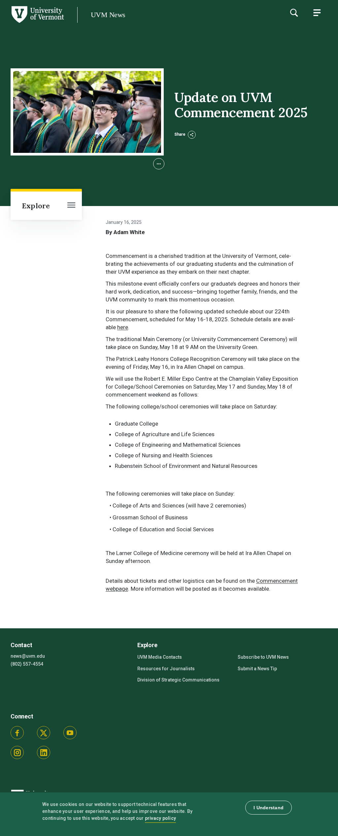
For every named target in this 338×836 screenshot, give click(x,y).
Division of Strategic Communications (178, 679)
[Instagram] (17, 752)
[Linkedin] (43, 752)
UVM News (108, 15)
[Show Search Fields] (294, 12)
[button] (158, 163)
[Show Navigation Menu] (317, 12)
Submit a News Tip (257, 668)
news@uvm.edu (28, 656)
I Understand (269, 807)
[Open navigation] (71, 205)
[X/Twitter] (43, 732)
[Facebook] (17, 732)
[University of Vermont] (37, 22)
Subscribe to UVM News (263, 657)
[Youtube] (70, 732)
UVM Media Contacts (159, 657)
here (122, 327)
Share (180, 134)
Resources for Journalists (166, 668)
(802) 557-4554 (27, 664)
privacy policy (160, 818)
